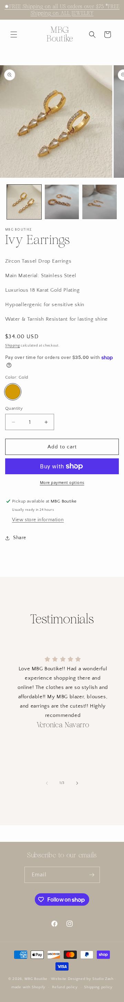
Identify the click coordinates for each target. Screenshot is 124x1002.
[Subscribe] (92, 875)
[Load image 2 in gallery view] (62, 202)
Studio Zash (103, 979)
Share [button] (19, 538)
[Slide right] (77, 783)
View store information (38, 520)
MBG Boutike (36, 979)
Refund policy (65, 987)
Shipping (12, 346)
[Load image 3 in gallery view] (99, 202)
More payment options (62, 482)
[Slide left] (46, 783)
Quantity (14, 408)
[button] (13, 34)
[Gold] (12, 391)
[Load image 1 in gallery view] (24, 202)
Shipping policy (98, 987)
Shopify (38, 987)
